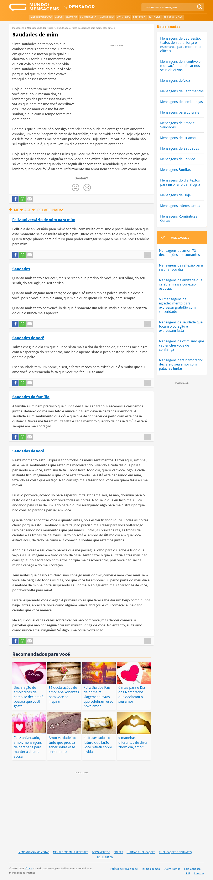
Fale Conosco (192, 869)
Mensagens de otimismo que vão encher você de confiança (181, 345)
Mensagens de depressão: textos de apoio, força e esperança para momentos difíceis (181, 44)
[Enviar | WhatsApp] (22, 199)
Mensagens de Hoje (175, 195)
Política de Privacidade (124, 869)
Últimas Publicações (141, 852)
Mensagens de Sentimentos (182, 91)
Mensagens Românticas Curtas (178, 218)
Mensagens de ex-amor (178, 137)
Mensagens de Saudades (179, 148)
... (147, 255)
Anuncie (199, 873)
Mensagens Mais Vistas (34, 852)
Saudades (21, 268)
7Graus (28, 868)
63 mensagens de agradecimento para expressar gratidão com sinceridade (177, 305)
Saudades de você (28, 337)
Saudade (154, 17)
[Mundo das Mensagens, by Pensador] (56, 7)
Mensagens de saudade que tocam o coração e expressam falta (181, 326)
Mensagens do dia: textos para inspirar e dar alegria (180, 182)
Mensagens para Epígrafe (179, 112)
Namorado (106, 17)
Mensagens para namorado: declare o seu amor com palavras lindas (181, 364)
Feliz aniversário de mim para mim (43, 219)
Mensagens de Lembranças (181, 101)
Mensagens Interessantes (180, 205)
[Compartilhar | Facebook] (15, 199)
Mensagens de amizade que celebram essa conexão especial (180, 284)
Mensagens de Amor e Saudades (177, 124)
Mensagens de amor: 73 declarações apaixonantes (179, 252)
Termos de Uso (150, 869)
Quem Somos (172, 869)
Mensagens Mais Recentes (70, 852)
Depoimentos (101, 852)
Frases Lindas (172, 17)
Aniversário (88, 17)
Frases (118, 852)
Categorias (105, 857)
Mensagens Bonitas (175, 169)
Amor (58, 17)
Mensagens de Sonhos (178, 158)
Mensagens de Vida (175, 80)
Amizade (71, 17)
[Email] (29, 199)
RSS (188, 873)
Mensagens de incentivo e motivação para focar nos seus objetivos (180, 65)
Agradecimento (41, 17)
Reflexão (139, 17)
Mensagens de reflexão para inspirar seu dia (181, 267)
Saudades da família (31, 396)
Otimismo (123, 17)
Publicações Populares (175, 852)
